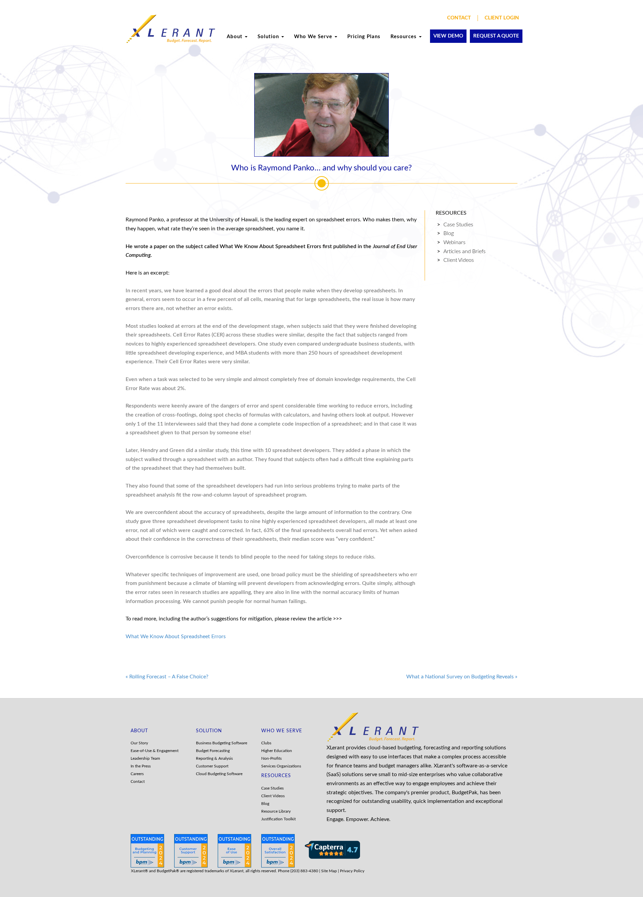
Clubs (266, 743)
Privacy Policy (352, 871)
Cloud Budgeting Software (219, 774)
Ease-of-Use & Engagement (154, 751)
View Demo (448, 36)
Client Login (502, 17)
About (235, 36)
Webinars (454, 242)
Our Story (139, 743)
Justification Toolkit (278, 819)
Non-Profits (271, 758)
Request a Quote (496, 36)
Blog (448, 233)
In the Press (141, 766)
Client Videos (458, 260)
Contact (459, 17)
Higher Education (276, 751)
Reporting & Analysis (214, 758)
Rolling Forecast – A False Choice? (167, 676)
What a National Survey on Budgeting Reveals (461, 676)
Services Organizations (281, 766)
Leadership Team (145, 758)
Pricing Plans (363, 36)
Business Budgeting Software (221, 743)
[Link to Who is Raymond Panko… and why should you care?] (321, 115)
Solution (269, 36)
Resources (404, 36)
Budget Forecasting (213, 751)
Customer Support (212, 766)
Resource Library (276, 811)
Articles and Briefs (464, 251)
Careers (137, 774)
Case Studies (458, 224)
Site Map (329, 871)
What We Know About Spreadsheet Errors (176, 636)
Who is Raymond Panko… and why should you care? (321, 168)
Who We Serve (314, 36)
